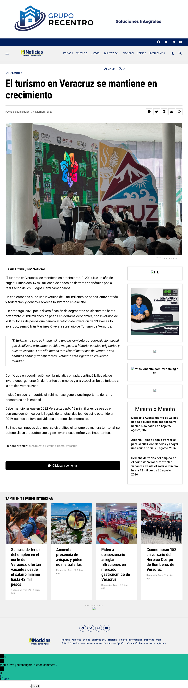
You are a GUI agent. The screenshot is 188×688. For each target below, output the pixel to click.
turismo (60, 446)
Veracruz (82, 53)
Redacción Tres (19, 590)
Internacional (157, 53)
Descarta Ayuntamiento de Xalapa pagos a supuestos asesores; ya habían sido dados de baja (154, 422)
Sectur (49, 446)
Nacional (128, 53)
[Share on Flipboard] (164, 111)
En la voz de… (111, 53)
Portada (68, 53)
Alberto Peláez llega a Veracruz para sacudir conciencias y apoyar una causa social (154, 444)
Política (141, 53)
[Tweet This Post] (156, 111)
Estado (95, 53)
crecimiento (36, 446)
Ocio (122, 68)
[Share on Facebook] (149, 111)
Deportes (110, 68)
